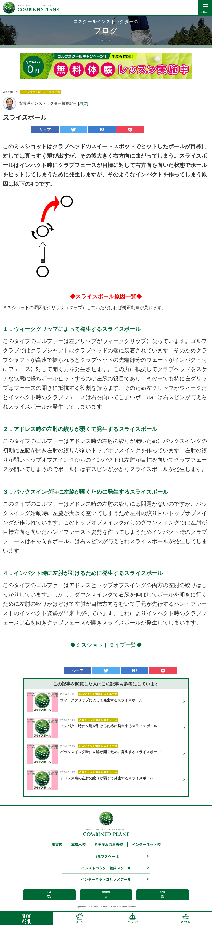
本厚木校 (78, 844)
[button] (28, 66)
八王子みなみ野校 (108, 844)
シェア (45, 129)
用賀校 (57, 844)
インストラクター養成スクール (106, 867)
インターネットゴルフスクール (106, 879)
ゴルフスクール (106, 856)
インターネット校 (146, 844)
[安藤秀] (9, 103)
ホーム (79, 922)
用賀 (83, 103)
